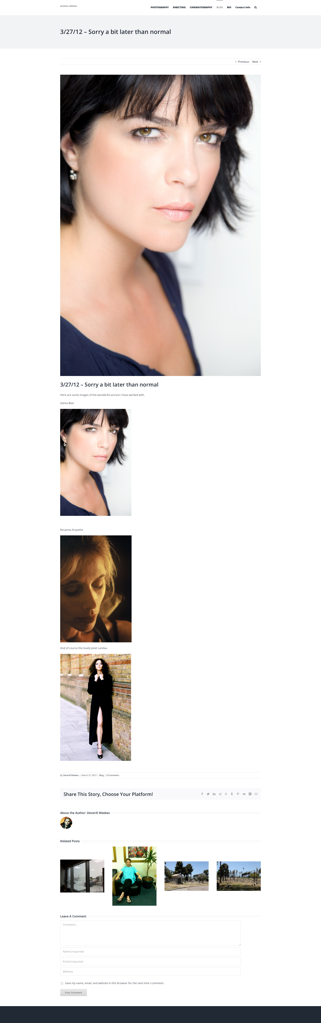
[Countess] (95, 656)
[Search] (255, 7)
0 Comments (112, 775)
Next (255, 61)
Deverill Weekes (71, 775)
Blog (101, 775)
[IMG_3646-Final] (95, 411)
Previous (243, 61)
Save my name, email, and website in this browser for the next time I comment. (114, 983)
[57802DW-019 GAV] (96, 538)
